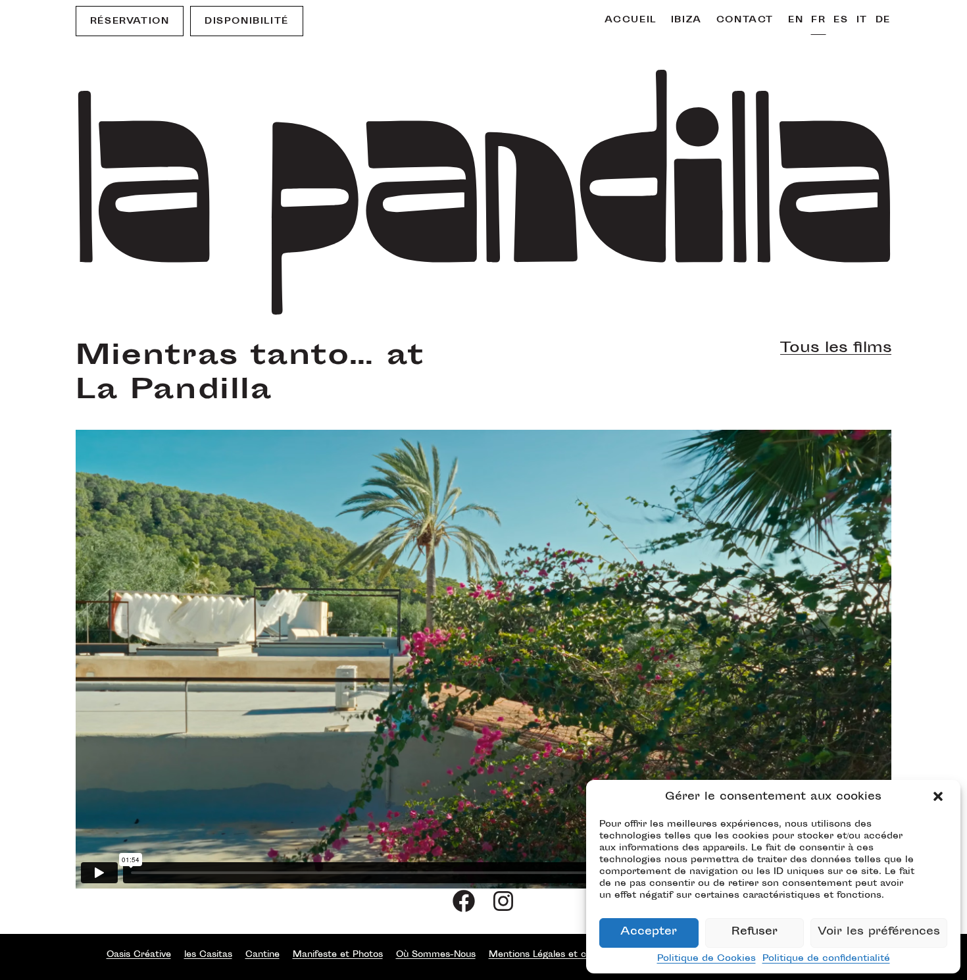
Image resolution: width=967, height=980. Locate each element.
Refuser (754, 932)
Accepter (648, 932)
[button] (939, 798)
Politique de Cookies (706, 959)
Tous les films (835, 349)
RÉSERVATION (130, 22)
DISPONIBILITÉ (247, 22)
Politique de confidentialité (826, 959)
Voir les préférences (879, 932)
